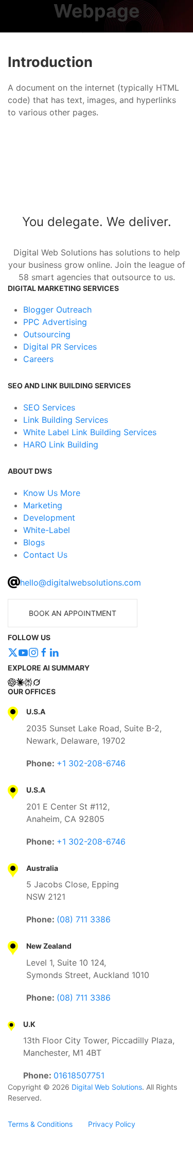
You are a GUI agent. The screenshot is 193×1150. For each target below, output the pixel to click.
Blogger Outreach (57, 309)
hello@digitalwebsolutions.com (80, 582)
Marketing (42, 505)
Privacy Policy (111, 1124)
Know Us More (51, 493)
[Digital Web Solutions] (96, 179)
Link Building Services (65, 420)
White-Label (46, 530)
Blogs (34, 542)
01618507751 (79, 1075)
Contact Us (45, 555)
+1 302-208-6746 (91, 763)
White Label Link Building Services (89, 432)
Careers (38, 359)
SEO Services (49, 407)
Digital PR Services (60, 346)
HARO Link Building (60, 444)
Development (49, 517)
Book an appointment (72, 613)
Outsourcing (47, 334)
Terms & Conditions (40, 1124)
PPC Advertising (55, 322)
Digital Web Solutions (107, 1087)
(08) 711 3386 (84, 919)
